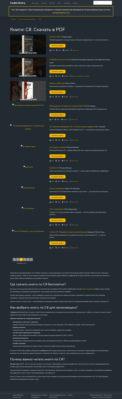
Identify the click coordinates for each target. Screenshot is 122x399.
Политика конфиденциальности (57, 395)
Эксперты (67, 3)
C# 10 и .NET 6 (55, 37)
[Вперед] (27, 259)
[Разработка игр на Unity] (28, 67)
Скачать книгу (57, 46)
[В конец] (31, 259)
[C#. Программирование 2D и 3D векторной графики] (28, 127)
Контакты (70, 395)
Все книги (35, 3)
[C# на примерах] (28, 208)
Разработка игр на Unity (59, 59)
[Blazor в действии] (28, 91)
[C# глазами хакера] (28, 146)
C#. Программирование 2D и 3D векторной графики (71, 126)
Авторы (44, 3)
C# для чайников (56, 188)
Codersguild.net (35, 397)
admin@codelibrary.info (61, 13)
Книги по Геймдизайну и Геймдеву (80, 76)
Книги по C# (76, 50)
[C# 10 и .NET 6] (28, 44)
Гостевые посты (17, 397)
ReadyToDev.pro (53, 397)
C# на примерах (56, 209)
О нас (59, 3)
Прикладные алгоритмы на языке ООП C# (67, 106)
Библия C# (54, 168)
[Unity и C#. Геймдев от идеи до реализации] (28, 231)
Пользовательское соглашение (39, 395)
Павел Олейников (88, 289)
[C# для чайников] (28, 188)
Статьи (75, 3)
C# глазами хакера (57, 147)
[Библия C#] (28, 167)
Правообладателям (18, 395)
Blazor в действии (57, 83)
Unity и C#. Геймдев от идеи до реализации (68, 232)
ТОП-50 (51, 3)
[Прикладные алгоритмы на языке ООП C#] (28, 105)
